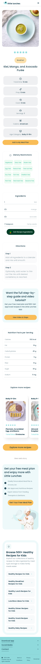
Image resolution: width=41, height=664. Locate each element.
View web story (20, 458)
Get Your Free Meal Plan (20, 502)
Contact (5, 649)
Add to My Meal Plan (20, 142)
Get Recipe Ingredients (23, 232)
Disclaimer (36, 659)
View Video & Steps (20, 317)
